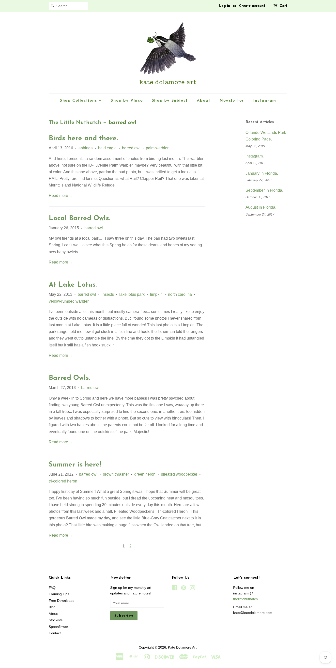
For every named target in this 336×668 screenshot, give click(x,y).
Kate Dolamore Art (182, 647)
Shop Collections (79, 101)
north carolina (180, 294)
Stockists (55, 620)
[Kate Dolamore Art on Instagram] (192, 589)
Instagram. (254, 156)
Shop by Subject (170, 101)
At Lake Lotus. (73, 284)
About (203, 101)
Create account (252, 6)
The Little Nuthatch (75, 122)
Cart (283, 6)
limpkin (156, 294)
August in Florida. (260, 207)
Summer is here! (75, 464)
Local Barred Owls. (79, 218)
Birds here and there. (83, 138)
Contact (55, 633)
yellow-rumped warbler (69, 301)
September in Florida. (264, 190)
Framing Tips (59, 594)
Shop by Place (127, 101)
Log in (224, 6)
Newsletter (231, 101)
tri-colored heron (63, 481)
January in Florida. (261, 173)
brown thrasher (116, 474)
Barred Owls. (69, 378)
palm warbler (157, 148)
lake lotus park (132, 294)
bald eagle (107, 148)
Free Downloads (61, 601)
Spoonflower (58, 627)
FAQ (52, 588)
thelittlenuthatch (245, 599)
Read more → (61, 195)
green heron (144, 474)
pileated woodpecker (179, 474)
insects (108, 294)
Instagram (264, 101)
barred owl (131, 148)
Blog (52, 607)
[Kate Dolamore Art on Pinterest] (183, 589)
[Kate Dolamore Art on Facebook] (174, 589)
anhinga (85, 148)
